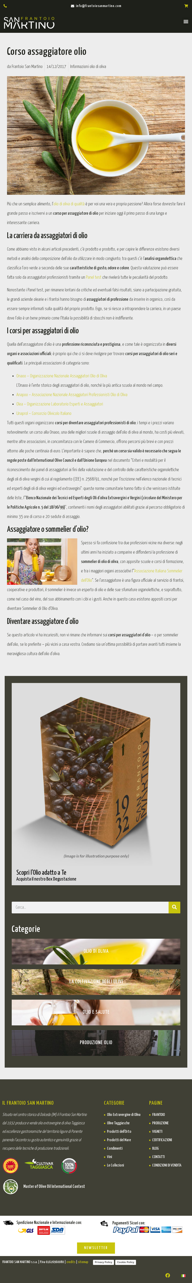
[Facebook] (167, 1275)
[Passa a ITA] (183, 1275)
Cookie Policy (125, 1262)
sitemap (83, 1262)
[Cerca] (174, 907)
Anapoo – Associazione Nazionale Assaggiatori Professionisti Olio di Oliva (71, 395)
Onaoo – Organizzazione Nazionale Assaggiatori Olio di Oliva (61, 376)
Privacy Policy (103, 1262)
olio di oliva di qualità (69, 204)
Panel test (93, 277)
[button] (186, 21)
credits (70, 1262)
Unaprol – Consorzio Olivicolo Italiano (43, 413)
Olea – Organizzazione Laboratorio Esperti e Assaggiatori (59, 404)
